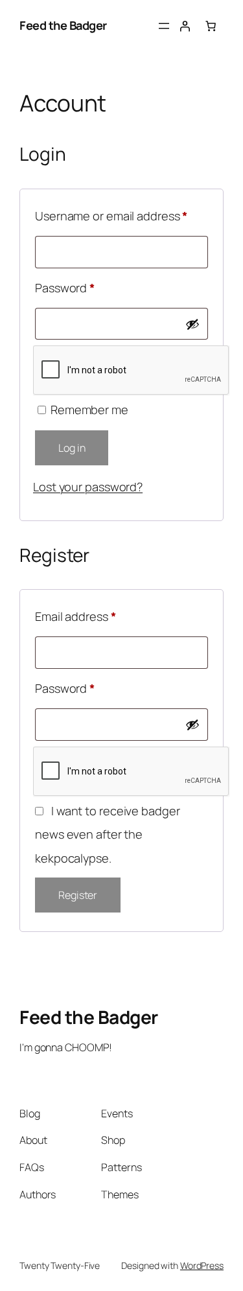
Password (89, 287)
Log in (71, 448)
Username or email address (121, 215)
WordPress (202, 1265)
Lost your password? (88, 486)
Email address (99, 616)
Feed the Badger (63, 25)
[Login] (185, 26)
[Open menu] (164, 26)
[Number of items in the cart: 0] (211, 26)
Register (77, 895)
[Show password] (192, 324)
